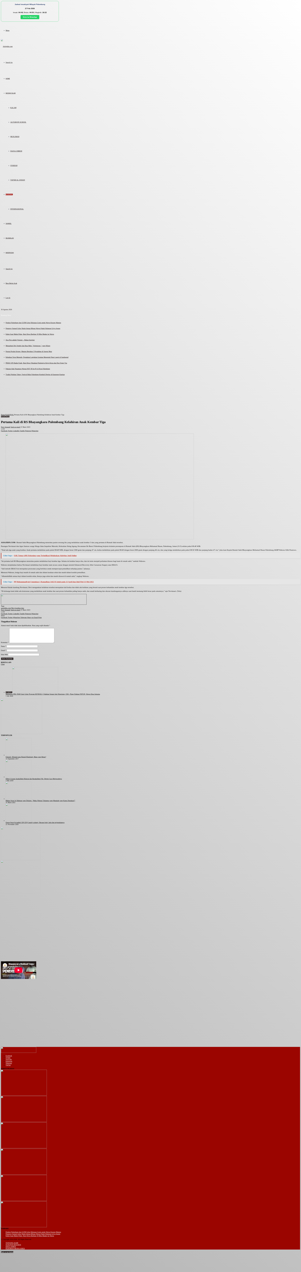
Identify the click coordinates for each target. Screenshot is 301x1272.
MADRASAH (10, 253)
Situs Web (4, 654)
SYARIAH (13, 165)
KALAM (13, 108)
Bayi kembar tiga (17, 608)
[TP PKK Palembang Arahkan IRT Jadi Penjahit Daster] (24, 1148)
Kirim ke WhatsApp (30, 17)
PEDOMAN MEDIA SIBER (15, 1248)
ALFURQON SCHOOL (18, 122)
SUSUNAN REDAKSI (13, 1245)
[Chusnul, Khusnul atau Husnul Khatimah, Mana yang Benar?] (19, 755)
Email (3, 650)
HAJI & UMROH (16, 151)
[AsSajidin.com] (7, 46)
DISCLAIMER (11, 1247)
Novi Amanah (5, 427)
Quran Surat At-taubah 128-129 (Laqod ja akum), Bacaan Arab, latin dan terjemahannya (35, 822)
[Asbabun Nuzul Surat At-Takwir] (24, 1227)
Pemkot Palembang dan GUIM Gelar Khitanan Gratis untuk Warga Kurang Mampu (33, 323)
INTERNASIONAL (17, 209)
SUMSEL (9, 223)
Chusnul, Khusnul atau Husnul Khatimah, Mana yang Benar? (26, 757)
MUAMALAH (10, 238)
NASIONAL (9, 194)
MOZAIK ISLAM (11, 93)
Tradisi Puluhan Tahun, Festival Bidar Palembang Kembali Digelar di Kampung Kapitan (35, 374)
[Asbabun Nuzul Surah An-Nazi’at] (24, 1200)
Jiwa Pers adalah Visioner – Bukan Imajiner (20, 340)
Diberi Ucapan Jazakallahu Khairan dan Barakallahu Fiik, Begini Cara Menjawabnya (34, 779)
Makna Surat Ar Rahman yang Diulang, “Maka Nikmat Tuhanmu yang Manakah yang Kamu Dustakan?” (40, 801)
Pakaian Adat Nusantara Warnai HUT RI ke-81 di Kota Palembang (28, 369)
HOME (8, 78)
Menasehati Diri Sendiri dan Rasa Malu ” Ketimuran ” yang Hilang (28, 346)
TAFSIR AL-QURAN (17, 180)
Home (3, 415)
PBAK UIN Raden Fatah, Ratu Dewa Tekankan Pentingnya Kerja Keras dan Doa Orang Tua (36, 363)
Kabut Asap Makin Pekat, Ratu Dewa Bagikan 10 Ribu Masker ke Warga (30, 334)
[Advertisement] (150, 396)
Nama (3, 646)
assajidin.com (6, 608)
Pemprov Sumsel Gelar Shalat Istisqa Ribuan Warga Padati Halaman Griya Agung (33, 328)
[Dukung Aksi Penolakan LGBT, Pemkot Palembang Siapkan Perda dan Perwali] (24, 1095)
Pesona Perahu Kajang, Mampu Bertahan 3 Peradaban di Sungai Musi (29, 351)
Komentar (5, 642)
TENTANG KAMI (12, 1243)
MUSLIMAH (14, 137)
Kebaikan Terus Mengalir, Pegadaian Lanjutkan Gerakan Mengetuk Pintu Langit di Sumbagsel (37, 357)
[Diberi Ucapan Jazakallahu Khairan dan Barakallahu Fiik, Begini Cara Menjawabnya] (19, 777)
